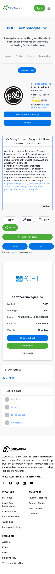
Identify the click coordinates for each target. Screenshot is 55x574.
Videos (30, 56)
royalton (15, 399)
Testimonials (35, 508)
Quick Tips (7, 521)
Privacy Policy (9, 557)
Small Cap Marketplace (8, 504)
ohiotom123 (17, 422)
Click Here (43, 330)
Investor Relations (38, 497)
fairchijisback (18, 414)
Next (41, 246)
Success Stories (37, 503)
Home (8, 56)
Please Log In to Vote (40, 106)
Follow (27, 122)
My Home (7, 497)
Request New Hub (11, 516)
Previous (14, 246)
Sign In (39, 8)
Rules (5, 552)
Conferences (9, 511)
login (12, 252)
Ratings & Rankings (12, 527)
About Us (6, 541)
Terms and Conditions (13, 563)
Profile (19, 56)
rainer (14, 407)
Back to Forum (29, 236)
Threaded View (27, 70)
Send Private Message (27, 114)
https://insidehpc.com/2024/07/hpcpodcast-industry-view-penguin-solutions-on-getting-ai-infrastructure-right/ (27, 186)
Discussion (44, 56)
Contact (33, 513)
